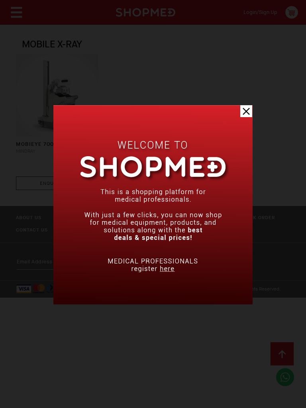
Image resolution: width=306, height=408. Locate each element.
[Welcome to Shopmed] (153, 302)
